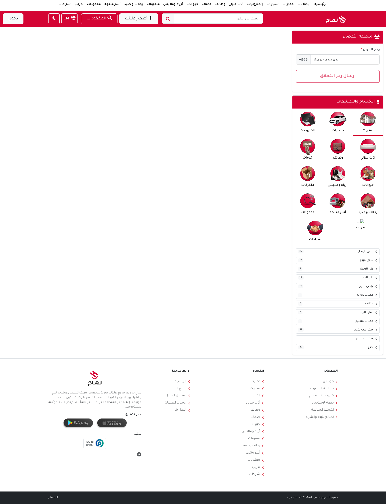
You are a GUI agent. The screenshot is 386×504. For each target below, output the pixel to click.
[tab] (368, 122)
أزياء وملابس (173, 4)
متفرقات (153, 4)
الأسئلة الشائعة (322, 410)
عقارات (288, 4)
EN (66, 19)
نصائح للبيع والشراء (320, 417)
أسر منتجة (112, 4)
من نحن (328, 381)
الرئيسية (321, 4)
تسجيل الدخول (176, 396)
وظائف (220, 4)
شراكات (64, 4)
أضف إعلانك (137, 19)
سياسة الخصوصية (320, 389)
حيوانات (192, 4)
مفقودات (94, 4)
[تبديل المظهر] (54, 18)
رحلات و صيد (133, 4)
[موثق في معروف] (94, 443)
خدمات (207, 4)
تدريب (78, 4)
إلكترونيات (255, 4)
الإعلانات (304, 4)
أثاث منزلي (236, 4)
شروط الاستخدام (321, 396)
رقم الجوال (371, 50)
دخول (13, 19)
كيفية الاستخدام (323, 403)
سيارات (272, 4)
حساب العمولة (175, 403)
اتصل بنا (180, 410)
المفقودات (97, 19)
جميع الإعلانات (176, 389)
